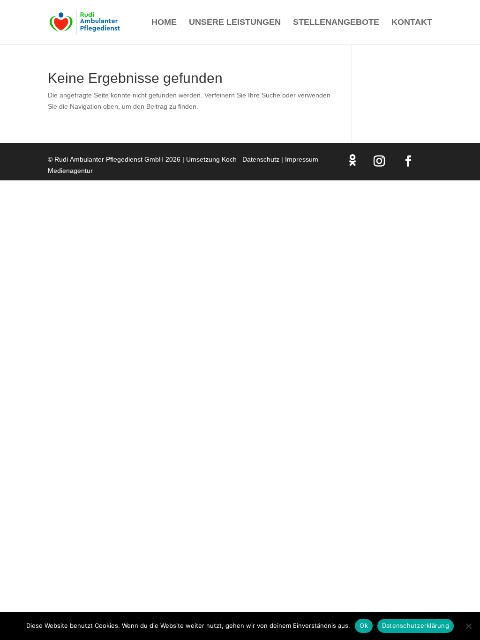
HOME (164, 23)
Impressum (301, 159)
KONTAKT (411, 23)
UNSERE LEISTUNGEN (235, 23)
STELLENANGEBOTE (336, 23)
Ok (364, 625)
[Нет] (468, 626)
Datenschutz (260, 159)
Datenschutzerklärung (415, 625)
